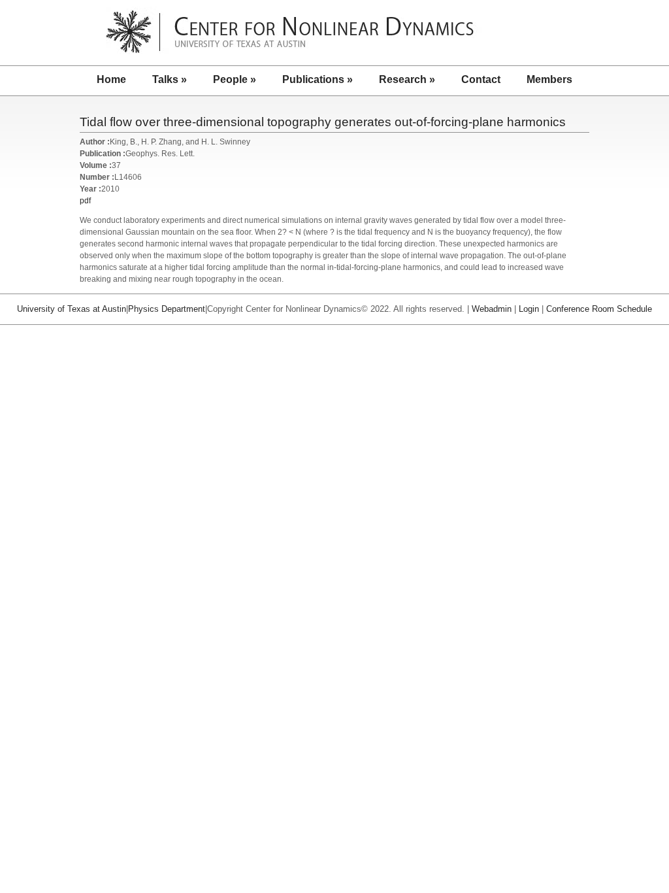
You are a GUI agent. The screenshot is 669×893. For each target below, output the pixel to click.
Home (111, 79)
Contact (480, 79)
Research (407, 79)
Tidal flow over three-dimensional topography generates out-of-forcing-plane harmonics (323, 122)
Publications (317, 79)
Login (529, 309)
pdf (85, 200)
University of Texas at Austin (71, 309)
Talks (169, 79)
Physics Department (166, 309)
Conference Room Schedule (599, 309)
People (234, 79)
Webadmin (492, 309)
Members (549, 79)
